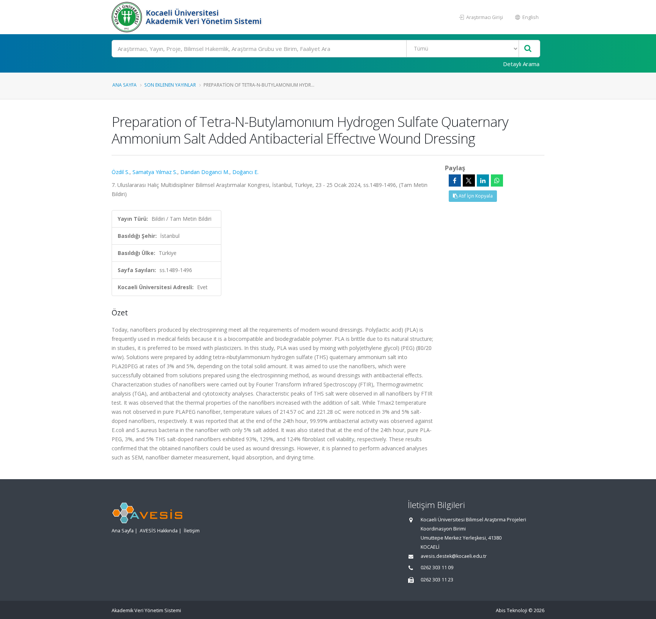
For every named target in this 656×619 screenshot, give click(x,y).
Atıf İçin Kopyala (475, 196)
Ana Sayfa (124, 85)
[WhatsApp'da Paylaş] (497, 180)
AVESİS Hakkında (159, 530)
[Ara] (527, 48)
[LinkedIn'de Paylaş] (483, 180)
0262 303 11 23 (437, 579)
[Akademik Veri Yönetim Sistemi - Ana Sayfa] (128, 17)
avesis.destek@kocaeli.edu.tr (454, 556)
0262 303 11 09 (437, 567)
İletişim (192, 530)
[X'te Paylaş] (469, 180)
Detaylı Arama (521, 64)
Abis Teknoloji (511, 610)
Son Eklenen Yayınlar (170, 85)
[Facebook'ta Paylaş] (455, 180)
